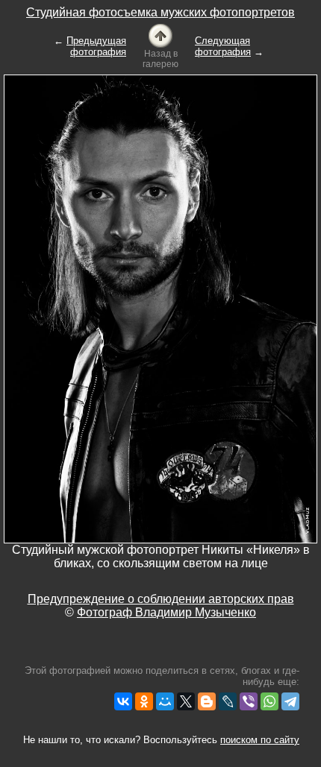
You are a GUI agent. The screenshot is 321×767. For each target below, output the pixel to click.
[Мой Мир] (165, 701)
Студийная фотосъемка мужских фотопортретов (160, 12)
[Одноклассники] (144, 701)
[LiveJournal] (228, 701)
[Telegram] (290, 701)
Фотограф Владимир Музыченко (166, 612)
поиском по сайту (259, 739)
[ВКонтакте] (123, 701)
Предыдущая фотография (96, 46)
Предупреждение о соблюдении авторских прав (161, 599)
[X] (186, 701)
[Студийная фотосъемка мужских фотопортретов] (160, 34)
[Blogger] (207, 701)
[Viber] (249, 701)
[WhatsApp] (269, 701)
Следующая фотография (223, 46)
